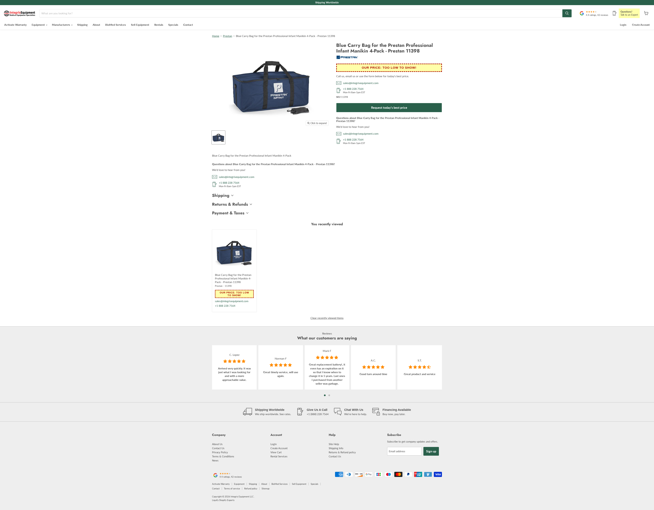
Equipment (38, 24)
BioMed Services (115, 24)
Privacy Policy (220, 452)
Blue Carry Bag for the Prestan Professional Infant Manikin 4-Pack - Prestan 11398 (233, 278)
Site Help (334, 444)
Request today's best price (389, 107)
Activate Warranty (15, 24)
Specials (173, 24)
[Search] (567, 13)
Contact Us (218, 448)
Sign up (431, 451)
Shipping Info (336, 448)
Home (215, 35)
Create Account (641, 24)
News (215, 460)
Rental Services (278, 456)
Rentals (158, 24)
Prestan (227, 35)
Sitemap (265, 488)
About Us (217, 444)
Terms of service (232, 488)
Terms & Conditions (223, 456)
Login (623, 24)
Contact (188, 24)
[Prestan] (347, 58)
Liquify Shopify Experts (223, 500)
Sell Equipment (140, 24)
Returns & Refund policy (342, 452)
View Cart (276, 452)
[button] (325, 395)
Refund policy (250, 488)
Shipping (82, 24)
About (96, 24)
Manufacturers (61, 24)
